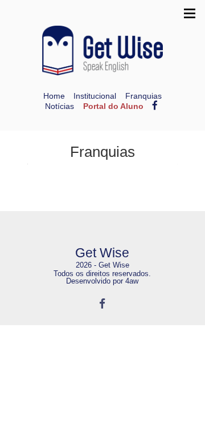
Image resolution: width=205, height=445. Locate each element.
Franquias (143, 95)
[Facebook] (102, 303)
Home (54, 95)
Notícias (59, 106)
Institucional (94, 95)
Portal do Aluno (113, 106)
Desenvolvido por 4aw (102, 281)
